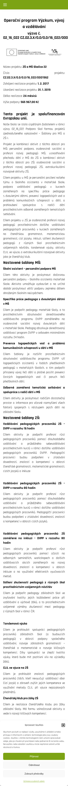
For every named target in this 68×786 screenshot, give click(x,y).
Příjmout (34, 756)
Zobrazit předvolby (34, 773)
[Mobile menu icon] (5, 5)
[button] (63, 725)
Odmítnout (34, 765)
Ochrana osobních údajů (34, 781)
